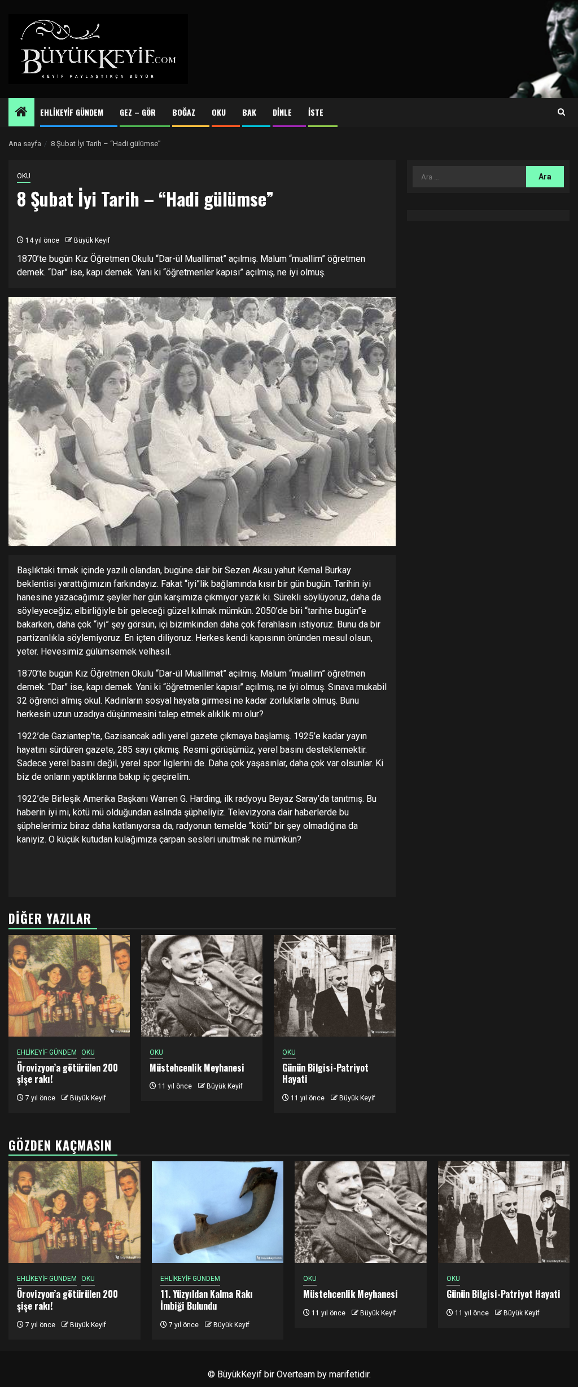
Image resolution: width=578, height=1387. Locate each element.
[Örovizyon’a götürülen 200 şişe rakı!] (69, 986)
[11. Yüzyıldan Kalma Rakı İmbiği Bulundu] (218, 1212)
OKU (219, 112)
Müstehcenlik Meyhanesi (197, 1067)
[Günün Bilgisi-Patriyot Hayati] (334, 986)
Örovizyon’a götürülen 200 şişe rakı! (67, 1073)
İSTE (315, 112)
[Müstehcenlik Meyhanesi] (201, 986)
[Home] (21, 113)
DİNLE (282, 112)
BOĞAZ (183, 112)
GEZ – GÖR (138, 112)
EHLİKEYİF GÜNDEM (71, 112)
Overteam (296, 1374)
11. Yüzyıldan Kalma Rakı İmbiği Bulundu (206, 1300)
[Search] (561, 112)
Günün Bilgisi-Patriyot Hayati (325, 1073)
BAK (249, 112)
